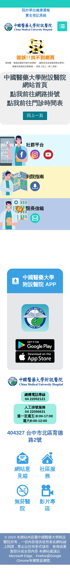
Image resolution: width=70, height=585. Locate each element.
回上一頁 (35, 115)
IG (35, 154)
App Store (35, 357)
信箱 (35, 218)
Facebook (22, 154)
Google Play (35, 345)
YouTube (48, 154)
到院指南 (35, 186)
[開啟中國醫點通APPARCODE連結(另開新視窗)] (35, 318)
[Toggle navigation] (62, 26)
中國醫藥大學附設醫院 (35, 381)
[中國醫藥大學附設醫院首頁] (34, 26)
